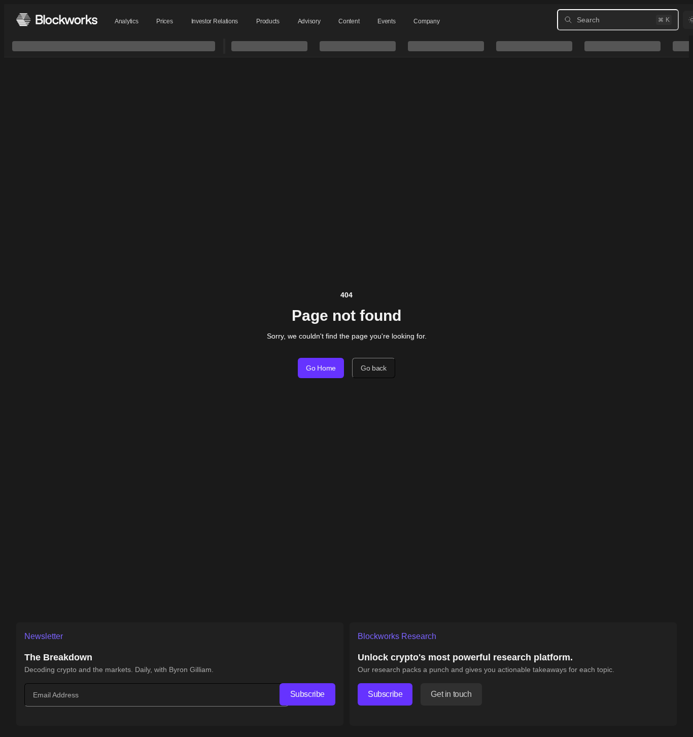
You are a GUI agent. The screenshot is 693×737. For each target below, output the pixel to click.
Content (348, 21)
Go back (374, 368)
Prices (164, 21)
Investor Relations (214, 21)
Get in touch (451, 694)
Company (426, 21)
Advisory (309, 21)
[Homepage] (56, 19)
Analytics (126, 21)
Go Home (321, 368)
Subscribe (307, 694)
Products (268, 21)
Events (386, 21)
